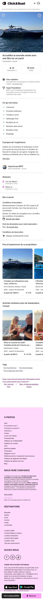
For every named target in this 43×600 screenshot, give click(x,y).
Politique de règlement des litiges (15, 458)
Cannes (6, 520)
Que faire (10, 9)
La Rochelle (8, 525)
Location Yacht (9, 541)
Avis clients (8, 494)
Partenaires (8, 451)
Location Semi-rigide (11, 538)
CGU (5, 446)
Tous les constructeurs (12, 543)
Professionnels (9, 438)
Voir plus (6, 159)
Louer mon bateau (10, 436)
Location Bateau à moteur (13, 533)
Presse (6, 433)
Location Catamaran (11, 535)
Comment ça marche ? (12, 428)
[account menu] (38, 3)
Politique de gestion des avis (14, 461)
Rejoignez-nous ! (10, 453)
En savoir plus (12, 227)
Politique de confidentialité (13, 441)
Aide (5, 423)
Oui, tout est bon (9, 385)
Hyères (6, 515)
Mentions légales (10, 448)
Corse (6, 517)
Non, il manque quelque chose (29, 385)
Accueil (4, 9)
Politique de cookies (11, 443)
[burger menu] (35, 3)
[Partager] (39, 15)
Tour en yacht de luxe (20, 9)
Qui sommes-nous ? (11, 426)
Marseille (7, 512)
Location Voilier (9, 530)
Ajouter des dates (13, 219)
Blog (5, 463)
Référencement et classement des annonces (19, 456)
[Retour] (3, 15)
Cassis (6, 522)
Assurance (7, 431)
